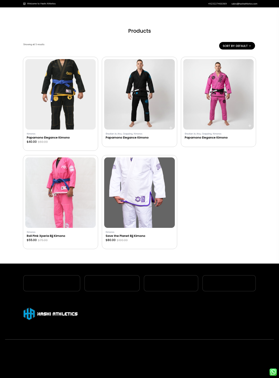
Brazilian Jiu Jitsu (114, 133)
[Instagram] (41, 358)
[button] (91, 63)
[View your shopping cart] (240, 14)
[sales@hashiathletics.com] (229, 3)
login (232, 14)
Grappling (128, 133)
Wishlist (215, 13)
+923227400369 (217, 3)
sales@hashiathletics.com (244, 3)
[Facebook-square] (41, 350)
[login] (225, 13)
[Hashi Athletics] (30, 13)
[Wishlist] (207, 13)
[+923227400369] (205, 3)
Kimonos (31, 133)
